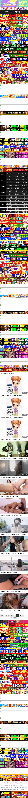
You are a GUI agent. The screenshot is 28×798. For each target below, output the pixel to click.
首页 (2, 615)
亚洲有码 (9, 176)
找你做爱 (24, 185)
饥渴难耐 (17, 185)
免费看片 (9, 203)
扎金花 (17, 194)
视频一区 (3, 174)
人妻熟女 (9, 182)
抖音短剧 (9, 197)
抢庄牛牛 (17, 191)
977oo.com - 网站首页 (13, 12)
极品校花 (9, 212)
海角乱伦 (24, 203)
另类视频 (24, 182)
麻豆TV (17, 197)
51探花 (24, 197)
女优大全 (17, 200)
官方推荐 (3, 192)
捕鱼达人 (9, 191)
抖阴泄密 (24, 206)
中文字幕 (17, 179)
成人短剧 (24, 209)
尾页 (15, 618)
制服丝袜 (17, 182)
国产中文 (9, 209)
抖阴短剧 (17, 212)
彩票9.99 (9, 194)
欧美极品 (17, 176)
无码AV (3, 198)
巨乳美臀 (24, 179)
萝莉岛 (24, 200)
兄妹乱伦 (17, 209)
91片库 (10, 200)
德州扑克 (24, 191)
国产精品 (9, 173)
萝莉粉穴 (17, 206)
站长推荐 (3, 186)
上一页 (7, 615)
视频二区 (3, 180)
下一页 (21, 615)
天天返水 (24, 194)
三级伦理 (9, 179)
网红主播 (17, 173)
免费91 (17, 203)
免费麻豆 (9, 206)
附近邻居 (9, 185)
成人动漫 (24, 176)
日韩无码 (24, 212)
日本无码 (24, 173)
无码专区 (3, 204)
